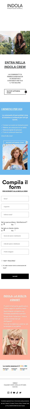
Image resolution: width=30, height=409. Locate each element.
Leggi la (9, 260)
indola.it (15, 383)
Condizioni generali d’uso (7, 401)
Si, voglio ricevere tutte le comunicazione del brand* (14, 267)
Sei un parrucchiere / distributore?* (14, 222)
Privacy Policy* (11, 260)
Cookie (12, 403)
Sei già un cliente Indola (9, 228)
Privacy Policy (18, 403)
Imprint (7, 403)
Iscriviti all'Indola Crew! (15, 142)
